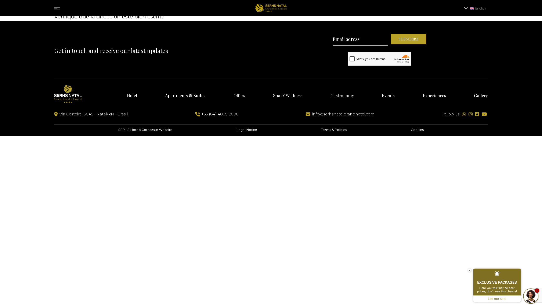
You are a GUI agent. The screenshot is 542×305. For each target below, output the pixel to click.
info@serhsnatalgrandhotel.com (343, 114)
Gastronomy (342, 95)
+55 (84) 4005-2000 (219, 114)
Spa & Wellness (288, 95)
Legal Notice (246, 130)
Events (388, 95)
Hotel (132, 95)
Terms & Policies (334, 130)
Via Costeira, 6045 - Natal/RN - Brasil (93, 114)
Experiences (434, 95)
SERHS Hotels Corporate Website (145, 130)
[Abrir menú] (57, 8)
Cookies (417, 130)
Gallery (481, 95)
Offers (239, 95)
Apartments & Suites (185, 95)
